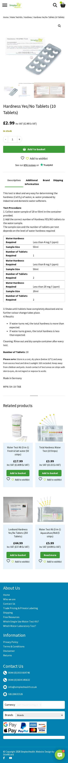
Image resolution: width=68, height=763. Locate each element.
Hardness (28, 17)
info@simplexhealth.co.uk (22, 686)
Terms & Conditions (14, 646)
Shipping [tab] (58, 180)
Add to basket (36, 149)
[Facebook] (4, 758)
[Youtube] (10, 758)
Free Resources (11, 617)
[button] (59, 26)
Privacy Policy (10, 642)
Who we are (9, 599)
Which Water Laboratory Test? (19, 625)
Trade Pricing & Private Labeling (20, 608)
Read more (50, 555)
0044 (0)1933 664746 (19, 672)
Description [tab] (14, 180)
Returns (7, 655)
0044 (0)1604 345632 (19, 679)
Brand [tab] (46, 180)
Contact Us (9, 603)
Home (5, 17)
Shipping (8, 612)
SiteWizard (8, 754)
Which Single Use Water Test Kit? (21, 621)
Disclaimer (9, 650)
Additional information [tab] (32, 182)
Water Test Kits (16, 17)
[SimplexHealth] (15, 5)
